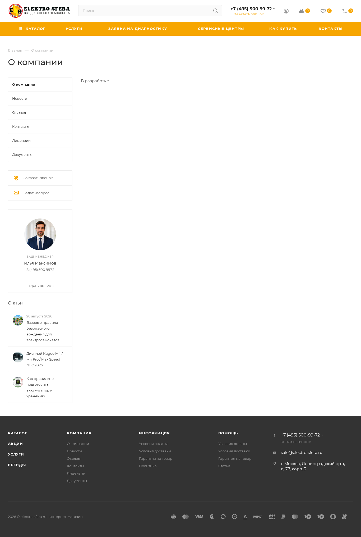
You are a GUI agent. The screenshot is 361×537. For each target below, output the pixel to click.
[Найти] (215, 10)
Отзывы (74, 458)
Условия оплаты (153, 444)
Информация (154, 433)
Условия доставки (155, 451)
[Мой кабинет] (286, 11)
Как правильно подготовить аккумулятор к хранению (40, 387)
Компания (79, 433)
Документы (77, 481)
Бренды (17, 465)
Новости (74, 451)
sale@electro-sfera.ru (301, 452)
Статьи (15, 303)
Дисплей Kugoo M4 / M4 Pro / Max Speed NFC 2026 (44, 359)
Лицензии (76, 473)
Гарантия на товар (155, 458)
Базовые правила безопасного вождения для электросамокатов (42, 331)
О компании (78, 444)
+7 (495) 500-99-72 (251, 8)
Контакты (75, 466)
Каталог (17, 433)
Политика (148, 466)
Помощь (228, 433)
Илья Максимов (40, 263)
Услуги (16, 454)
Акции (15, 444)
